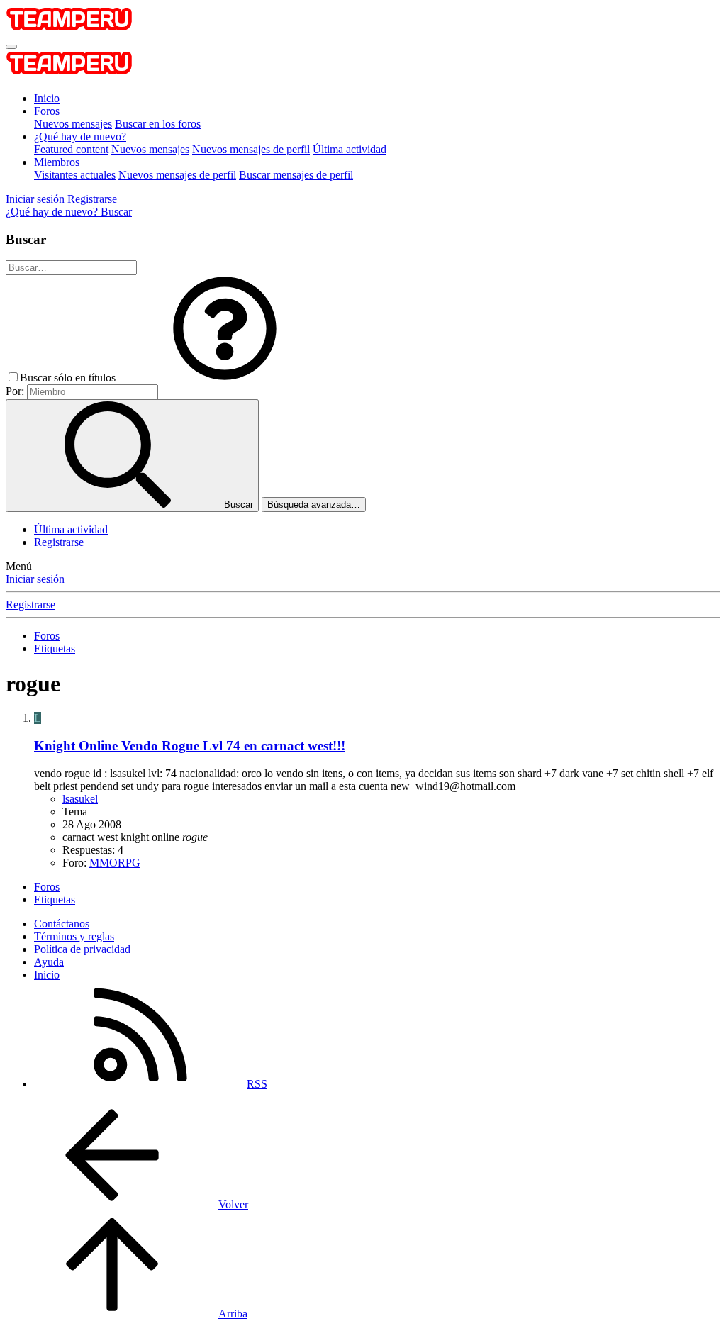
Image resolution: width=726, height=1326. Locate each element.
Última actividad (349, 149)
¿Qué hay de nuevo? (80, 136)
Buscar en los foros (158, 124)
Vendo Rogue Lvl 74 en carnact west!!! (189, 745)
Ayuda (49, 962)
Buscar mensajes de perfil (296, 175)
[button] (224, 378)
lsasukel (80, 799)
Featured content (71, 149)
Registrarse (59, 542)
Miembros (56, 162)
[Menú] (11, 47)
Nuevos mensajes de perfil (251, 149)
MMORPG (114, 863)
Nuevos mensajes (73, 124)
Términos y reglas (74, 936)
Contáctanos (61, 924)
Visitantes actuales (75, 175)
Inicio (47, 98)
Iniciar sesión (35, 579)
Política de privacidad (82, 949)
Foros (47, 111)
